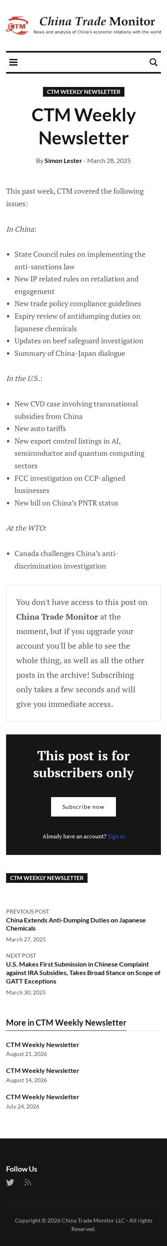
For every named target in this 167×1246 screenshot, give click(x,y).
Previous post (27, 911)
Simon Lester (63, 160)
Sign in (116, 836)
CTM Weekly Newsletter (83, 91)
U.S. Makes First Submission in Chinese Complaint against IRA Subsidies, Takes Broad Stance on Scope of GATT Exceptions (83, 972)
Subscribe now (83, 806)
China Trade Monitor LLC (93, 1220)
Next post (21, 955)
